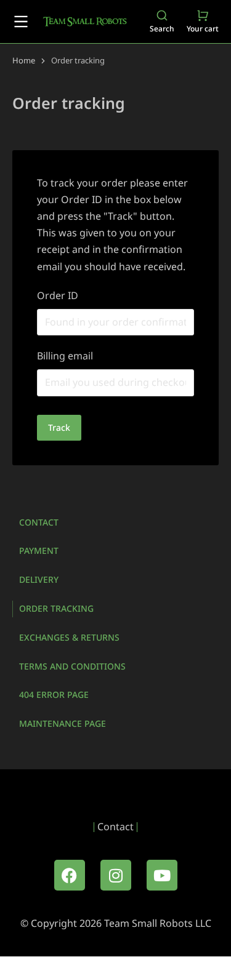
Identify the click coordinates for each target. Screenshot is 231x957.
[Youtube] (162, 875)
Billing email (65, 355)
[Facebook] (69, 875)
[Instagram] (115, 875)
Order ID (57, 295)
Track (59, 427)
